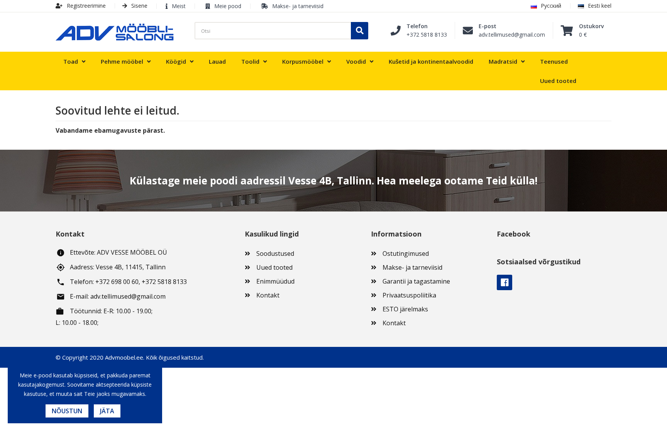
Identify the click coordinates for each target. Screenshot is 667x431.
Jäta (107, 411)
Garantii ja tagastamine (416, 281)
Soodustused (275, 253)
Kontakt (267, 295)
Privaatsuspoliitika (409, 295)
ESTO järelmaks (405, 309)
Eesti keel (599, 5)
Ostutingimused (406, 253)
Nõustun (67, 411)
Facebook (504, 282)
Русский (551, 5)
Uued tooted (274, 267)
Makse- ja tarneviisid (297, 6)
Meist (179, 6)
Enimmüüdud (275, 281)
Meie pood (227, 6)
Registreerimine (85, 5)
